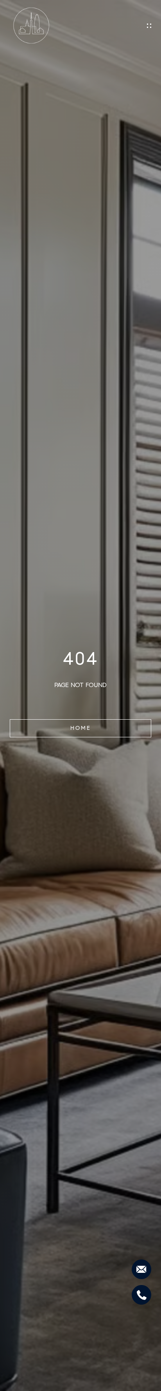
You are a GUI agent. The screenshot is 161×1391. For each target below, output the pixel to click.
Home (80, 728)
